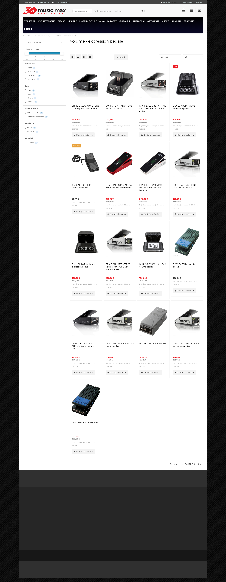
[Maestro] (168, 569)
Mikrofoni (139, 21)
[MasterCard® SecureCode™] (69, 569)
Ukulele (72, 21)
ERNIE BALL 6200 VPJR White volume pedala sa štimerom (150, 187)
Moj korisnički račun (119, 505)
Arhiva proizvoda (143, 518)
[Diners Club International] (112, 569)
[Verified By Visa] (85, 569)
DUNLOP (32, 72)
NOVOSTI (176, 21)
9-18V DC (32, 131)
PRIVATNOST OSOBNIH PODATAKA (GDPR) (94, 524)
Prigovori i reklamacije (94, 531)
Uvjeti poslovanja (92, 508)
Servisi (87, 541)
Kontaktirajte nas (117, 502)
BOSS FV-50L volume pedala (85, 422)
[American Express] (99, 569)
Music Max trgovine (93, 534)
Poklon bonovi (142, 505)
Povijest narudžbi (117, 511)
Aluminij (32, 143)
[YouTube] (190, 556)
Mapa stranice (141, 515)
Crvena (31, 98)
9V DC (31, 128)
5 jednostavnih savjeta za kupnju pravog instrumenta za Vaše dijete (113, 479)
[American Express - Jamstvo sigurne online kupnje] (50, 569)
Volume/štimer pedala (37, 117)
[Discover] (124, 569)
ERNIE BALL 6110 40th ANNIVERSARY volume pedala (83, 346)
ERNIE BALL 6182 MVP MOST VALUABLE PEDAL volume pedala (153, 108)
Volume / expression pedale (66, 36)
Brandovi (139, 502)
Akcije (138, 508)
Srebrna (31, 102)
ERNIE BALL (33, 75)
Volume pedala (34, 113)
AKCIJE (165, 21)
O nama (30, 531)
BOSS (31, 68)
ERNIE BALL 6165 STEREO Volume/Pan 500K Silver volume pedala (118, 267)
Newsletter (140, 511)
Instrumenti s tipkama (92, 21)
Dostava (88, 505)
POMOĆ (28, 29)
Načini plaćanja (91, 518)
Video (38, 538)
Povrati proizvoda (118, 508)
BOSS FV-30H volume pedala (152, 343)
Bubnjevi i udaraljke (118, 21)
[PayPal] (194, 569)
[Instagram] (195, 556)
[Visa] (181, 569)
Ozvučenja (153, 21)
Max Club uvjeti (91, 538)
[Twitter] (179, 556)
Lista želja (114, 515)
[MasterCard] (154, 569)
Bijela (30, 94)
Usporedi (121, 57)
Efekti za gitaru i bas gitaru (44, 36)
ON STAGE (32, 79)
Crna (30, 90)
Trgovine (189, 21)
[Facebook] (173, 556)
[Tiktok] (201, 555)
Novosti (139, 521)
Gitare (61, 21)
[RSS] (184, 556)
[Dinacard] (139, 569)
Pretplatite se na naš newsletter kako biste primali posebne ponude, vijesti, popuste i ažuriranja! (180, 505)
